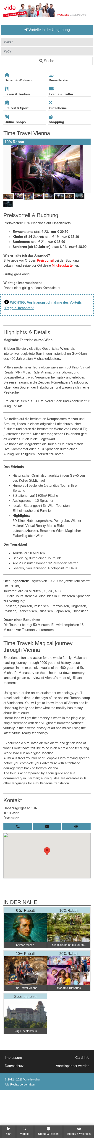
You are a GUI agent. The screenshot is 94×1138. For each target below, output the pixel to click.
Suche (49, 61)
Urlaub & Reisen (48, 1133)
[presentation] (7, 169)
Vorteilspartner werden (72, 1066)
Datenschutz (14, 1066)
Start (8, 1133)
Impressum (13, 1057)
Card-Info (82, 1057)
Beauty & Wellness (79, 1133)
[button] (47, 851)
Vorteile (24, 1133)
